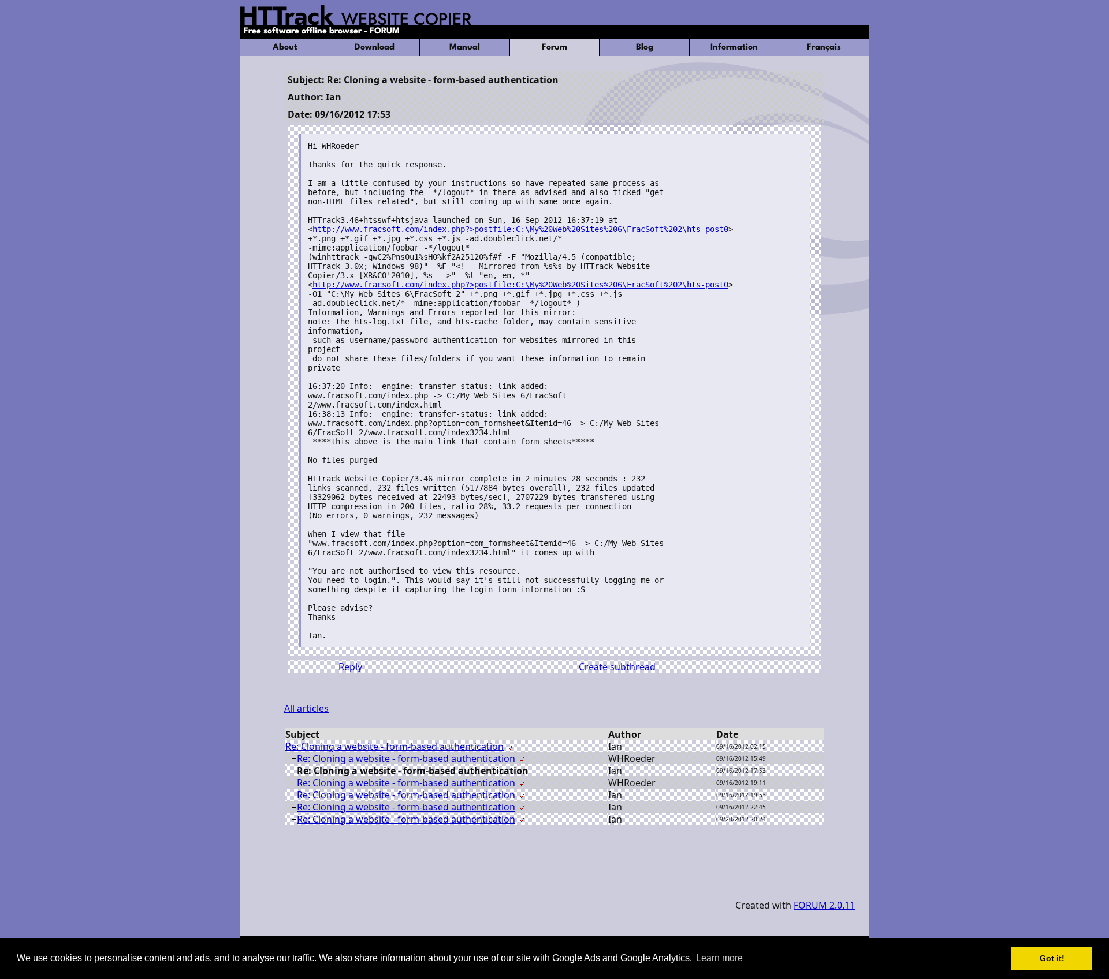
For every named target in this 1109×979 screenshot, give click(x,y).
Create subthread (617, 666)
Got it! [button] (1052, 958)
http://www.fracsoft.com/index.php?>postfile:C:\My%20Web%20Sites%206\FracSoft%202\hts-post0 (520, 229)
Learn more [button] (719, 958)
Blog (644, 47)
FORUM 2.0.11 (824, 905)
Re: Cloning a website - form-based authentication (394, 746)
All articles (306, 708)
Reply (350, 666)
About (285, 47)
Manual (464, 47)
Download (375, 47)
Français (824, 47)
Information (734, 47)
